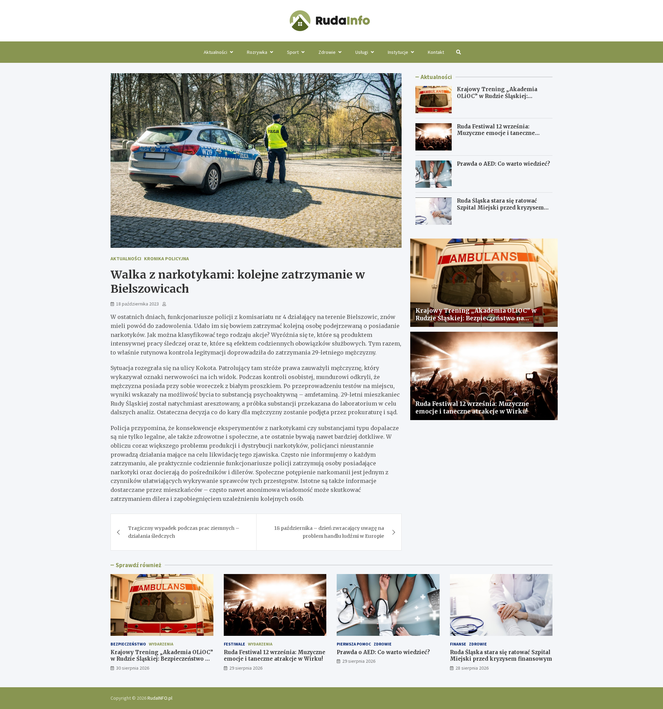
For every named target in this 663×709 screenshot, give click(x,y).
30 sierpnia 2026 (132, 668)
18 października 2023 (137, 304)
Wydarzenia (161, 644)
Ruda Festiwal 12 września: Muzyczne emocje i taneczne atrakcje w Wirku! (496, 133)
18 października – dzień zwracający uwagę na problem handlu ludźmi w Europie (329, 532)
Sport (293, 52)
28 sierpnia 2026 (472, 668)
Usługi (361, 52)
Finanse (458, 644)
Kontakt (436, 52)
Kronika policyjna (166, 258)
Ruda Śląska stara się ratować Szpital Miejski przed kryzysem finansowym (500, 208)
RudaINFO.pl (159, 698)
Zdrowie (327, 52)
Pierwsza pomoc (354, 644)
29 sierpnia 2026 (245, 668)
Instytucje (398, 52)
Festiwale (234, 644)
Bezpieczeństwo (128, 644)
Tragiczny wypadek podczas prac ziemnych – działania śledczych (183, 532)
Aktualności (215, 52)
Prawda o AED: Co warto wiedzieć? (503, 164)
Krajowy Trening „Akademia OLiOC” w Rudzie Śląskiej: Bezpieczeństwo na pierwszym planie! (498, 99)
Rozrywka (257, 52)
